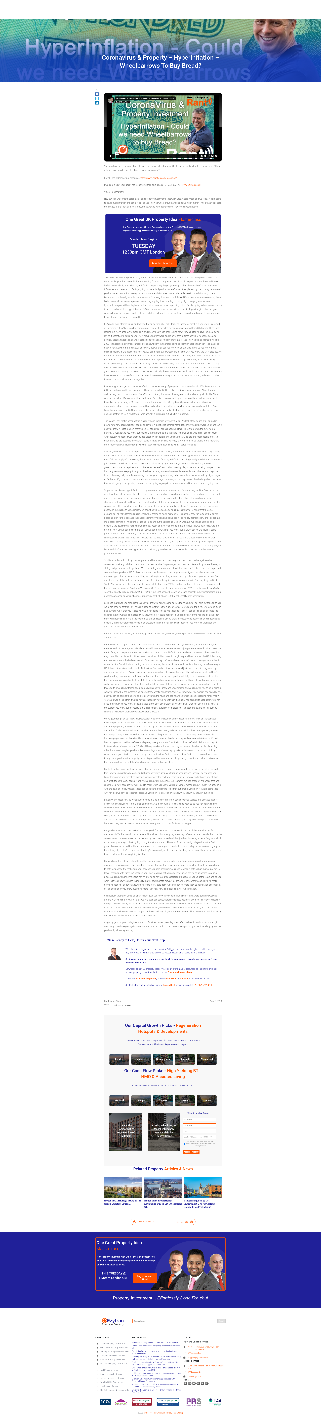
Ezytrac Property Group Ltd (154, 1413)
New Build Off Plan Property (112, 1382)
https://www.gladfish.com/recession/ (158, 178)
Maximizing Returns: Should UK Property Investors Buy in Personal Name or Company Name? (156, 1385)
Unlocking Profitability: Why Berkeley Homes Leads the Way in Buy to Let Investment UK (156, 1369)
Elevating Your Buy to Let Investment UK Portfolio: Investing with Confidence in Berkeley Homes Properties (156, 1358)
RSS (174, 1413)
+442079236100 (194, 1353)
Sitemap (180, 1413)
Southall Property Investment (112, 1359)
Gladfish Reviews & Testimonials (114, 1390)
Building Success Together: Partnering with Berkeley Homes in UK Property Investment (156, 1374)
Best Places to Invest (109, 1370)
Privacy (169, 1413)
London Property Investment (112, 1343)
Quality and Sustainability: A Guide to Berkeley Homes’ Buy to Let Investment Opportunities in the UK (156, 1363)
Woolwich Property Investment (113, 1363)
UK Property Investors (122, 1005)
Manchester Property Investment (114, 1347)
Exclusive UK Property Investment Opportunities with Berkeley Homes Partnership (156, 1380)
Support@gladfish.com (198, 1357)
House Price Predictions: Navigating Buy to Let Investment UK (163, 1194)
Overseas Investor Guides (111, 1374)
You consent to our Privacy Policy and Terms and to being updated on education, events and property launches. (200, 1144)
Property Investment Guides (112, 1378)
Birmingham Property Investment (114, 1351)
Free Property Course (109, 1386)
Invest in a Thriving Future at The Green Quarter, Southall (123, 1194)
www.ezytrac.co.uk (191, 185)
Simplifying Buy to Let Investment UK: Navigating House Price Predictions (203, 1194)
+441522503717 (194, 1372)
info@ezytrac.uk (195, 1376)
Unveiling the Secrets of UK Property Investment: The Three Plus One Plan (156, 1391)
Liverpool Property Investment (113, 1355)
